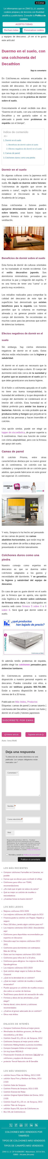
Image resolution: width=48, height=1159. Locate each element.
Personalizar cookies (34, 30)
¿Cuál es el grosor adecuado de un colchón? (23, 1011)
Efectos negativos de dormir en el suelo (25, 149)
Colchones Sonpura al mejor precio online (21, 1041)
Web (9, 832)
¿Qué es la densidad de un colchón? (19, 978)
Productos (32, 701)
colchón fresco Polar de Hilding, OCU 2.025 (22, 1075)
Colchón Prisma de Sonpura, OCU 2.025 (21, 1088)
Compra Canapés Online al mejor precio (21, 1048)
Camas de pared (12, 153)
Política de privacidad (32, 855)
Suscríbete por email (18, 720)
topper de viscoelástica (13, 432)
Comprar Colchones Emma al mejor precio (22, 1028)
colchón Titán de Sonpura (14, 1105)
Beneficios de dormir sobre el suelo (23, 145)
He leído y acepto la (24, 855)
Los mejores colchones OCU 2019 (18, 968)
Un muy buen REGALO (13, 1051)
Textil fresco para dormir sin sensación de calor (23, 994)
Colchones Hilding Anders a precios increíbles (23, 1045)
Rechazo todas (11, 30)
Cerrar (40, 3)
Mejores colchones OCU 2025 (16, 911)
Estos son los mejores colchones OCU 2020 (22, 954)
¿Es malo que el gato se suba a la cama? (21, 889)
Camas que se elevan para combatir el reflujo (23, 879)
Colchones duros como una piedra (20, 157)
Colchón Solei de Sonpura (15, 1085)
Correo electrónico (15, 819)
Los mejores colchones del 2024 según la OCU (23, 914)
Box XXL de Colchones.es (14, 1112)
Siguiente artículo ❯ (36, 735)
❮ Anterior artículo (11, 735)
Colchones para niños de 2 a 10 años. (20, 958)
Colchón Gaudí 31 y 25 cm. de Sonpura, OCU (23, 1038)
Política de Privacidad (33, 849)
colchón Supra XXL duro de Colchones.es (21, 1108)
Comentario (12, 773)
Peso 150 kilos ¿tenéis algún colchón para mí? (23, 924)
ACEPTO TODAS (24, 24)
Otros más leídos (11, 1014)
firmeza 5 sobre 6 (31, 606)
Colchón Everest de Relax (14, 1092)
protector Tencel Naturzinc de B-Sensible (21, 1061)
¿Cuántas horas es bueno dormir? (18, 899)
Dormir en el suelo (13, 140)
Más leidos (20, 701)
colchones (24, 664)
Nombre (11, 806)
